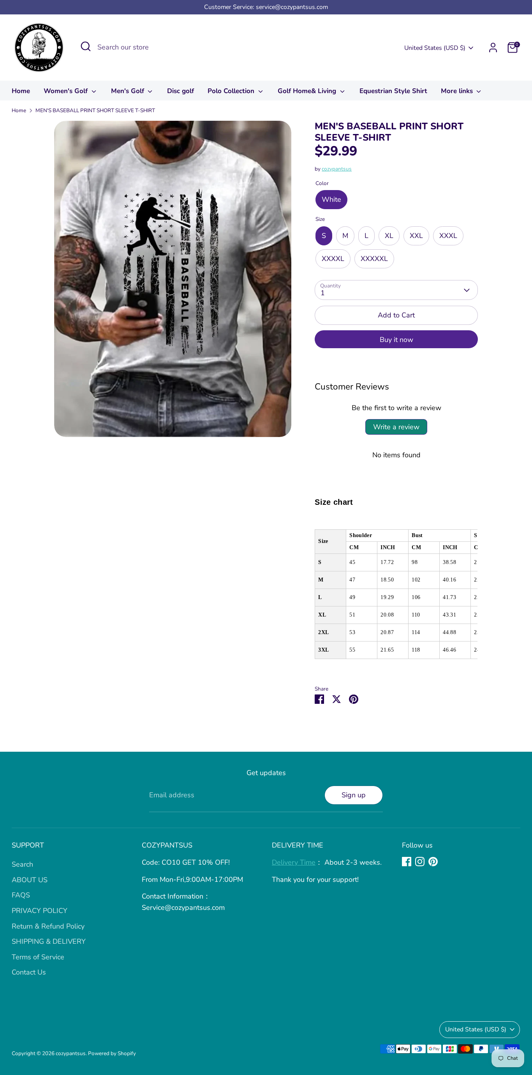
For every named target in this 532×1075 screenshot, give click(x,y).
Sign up (354, 795)
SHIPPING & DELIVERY (49, 941)
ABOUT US (30, 880)
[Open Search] (85, 46)
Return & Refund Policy (48, 926)
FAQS (21, 895)
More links (458, 90)
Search (22, 864)
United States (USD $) (434, 48)
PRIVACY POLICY (39, 910)
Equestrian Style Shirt (393, 90)
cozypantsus (337, 169)
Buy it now (396, 339)
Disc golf (180, 90)
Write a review (396, 427)
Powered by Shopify (112, 1053)
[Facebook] (406, 861)
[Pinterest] (433, 861)
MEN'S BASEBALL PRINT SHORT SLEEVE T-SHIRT (95, 110)
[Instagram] (420, 861)
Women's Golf (67, 90)
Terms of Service (38, 957)
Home (21, 90)
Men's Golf (128, 90)
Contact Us (29, 972)
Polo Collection (232, 90)
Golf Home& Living (308, 90)
